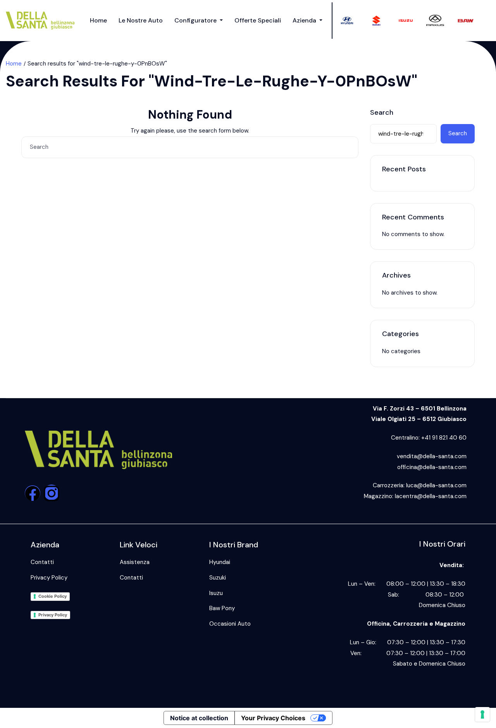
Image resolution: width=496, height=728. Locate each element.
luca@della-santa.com (436, 485)
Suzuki (217, 577)
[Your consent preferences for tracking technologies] (482, 714)
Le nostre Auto (141, 20)
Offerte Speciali (257, 20)
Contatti (42, 562)
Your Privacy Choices (273, 718)
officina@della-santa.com (432, 467)
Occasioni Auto (230, 624)
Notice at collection (199, 718)
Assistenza (135, 562)
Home (98, 20)
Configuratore (196, 20)
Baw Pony (222, 608)
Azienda (305, 20)
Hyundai (219, 562)
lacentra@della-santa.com (431, 496)
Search (381, 113)
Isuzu (216, 593)
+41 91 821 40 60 (444, 438)
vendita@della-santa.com (432, 456)
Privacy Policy (49, 577)
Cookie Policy (52, 596)
